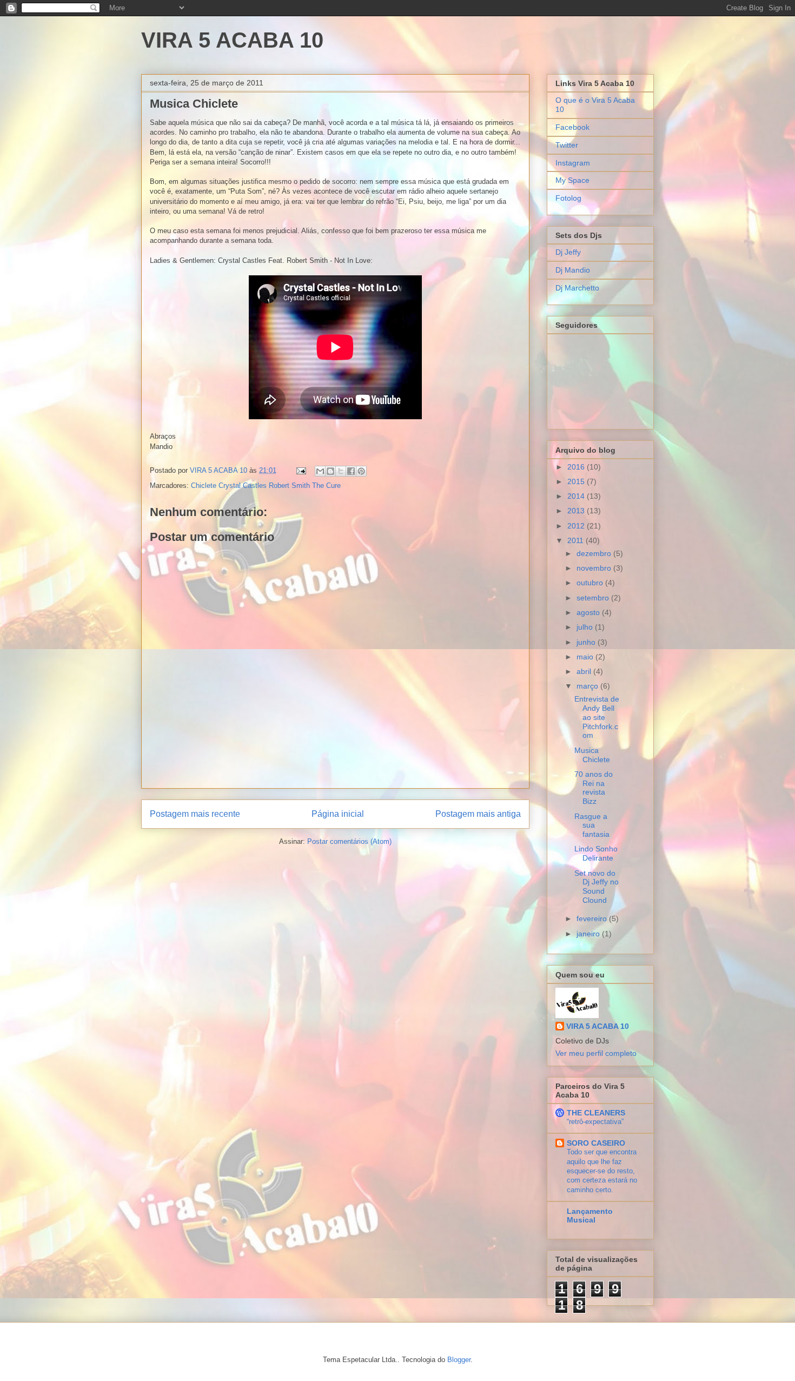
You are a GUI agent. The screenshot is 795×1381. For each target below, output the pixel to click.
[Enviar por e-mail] (320, 471)
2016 (577, 466)
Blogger (459, 1360)
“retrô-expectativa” (595, 1122)
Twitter (566, 145)
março (588, 686)
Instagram (572, 162)
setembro (594, 597)
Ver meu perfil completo (596, 1053)
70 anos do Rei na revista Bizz (593, 787)
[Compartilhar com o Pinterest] (361, 471)
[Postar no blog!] (330, 471)
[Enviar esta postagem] (300, 470)
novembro (595, 568)
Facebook (572, 127)
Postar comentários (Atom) (349, 841)
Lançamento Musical (590, 1215)
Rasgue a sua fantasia (592, 825)
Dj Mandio (572, 270)
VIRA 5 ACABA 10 (232, 40)
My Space (572, 180)
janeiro (589, 933)
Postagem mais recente (195, 813)
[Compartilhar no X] (340, 471)
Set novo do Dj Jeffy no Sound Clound (596, 886)
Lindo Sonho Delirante (596, 853)
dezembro (595, 553)
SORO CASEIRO (596, 1143)
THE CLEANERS (596, 1112)
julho (586, 627)
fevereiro (593, 918)
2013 (577, 510)
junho (587, 642)
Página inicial (338, 813)
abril (585, 671)
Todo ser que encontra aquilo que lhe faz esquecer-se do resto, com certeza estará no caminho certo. (602, 1170)
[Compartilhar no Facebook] (351, 471)
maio (586, 656)
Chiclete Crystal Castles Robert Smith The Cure (266, 485)
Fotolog (568, 198)
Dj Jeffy (568, 252)
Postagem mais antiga (478, 813)
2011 (576, 540)
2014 (577, 496)
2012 (577, 525)
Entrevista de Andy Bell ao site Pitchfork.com (596, 717)
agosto (589, 612)
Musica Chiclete (592, 755)
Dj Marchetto (577, 287)
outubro (591, 582)
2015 (577, 481)
